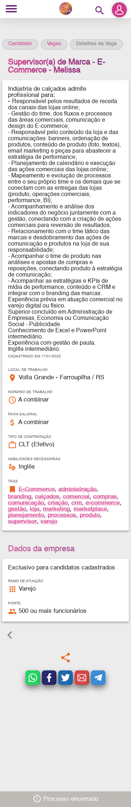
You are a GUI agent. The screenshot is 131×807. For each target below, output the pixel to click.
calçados (47, 497)
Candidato (20, 43)
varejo (48, 521)
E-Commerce (37, 489)
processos (62, 515)
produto (90, 515)
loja (34, 509)
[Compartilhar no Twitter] (65, 677)
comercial (76, 497)
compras (105, 497)
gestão (17, 509)
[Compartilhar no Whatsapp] (32, 677)
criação (58, 503)
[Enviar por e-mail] (82, 677)
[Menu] (11, 9)
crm (76, 503)
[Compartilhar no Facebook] (49, 677)
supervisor (22, 521)
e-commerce (103, 503)
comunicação (26, 503)
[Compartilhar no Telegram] (98, 677)
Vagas (54, 43)
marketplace (90, 509)
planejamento (26, 515)
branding (19, 497)
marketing (56, 509)
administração (77, 489)
